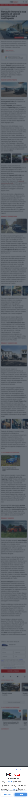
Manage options (7, 794)
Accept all (20, 794)
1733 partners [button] (9, 781)
